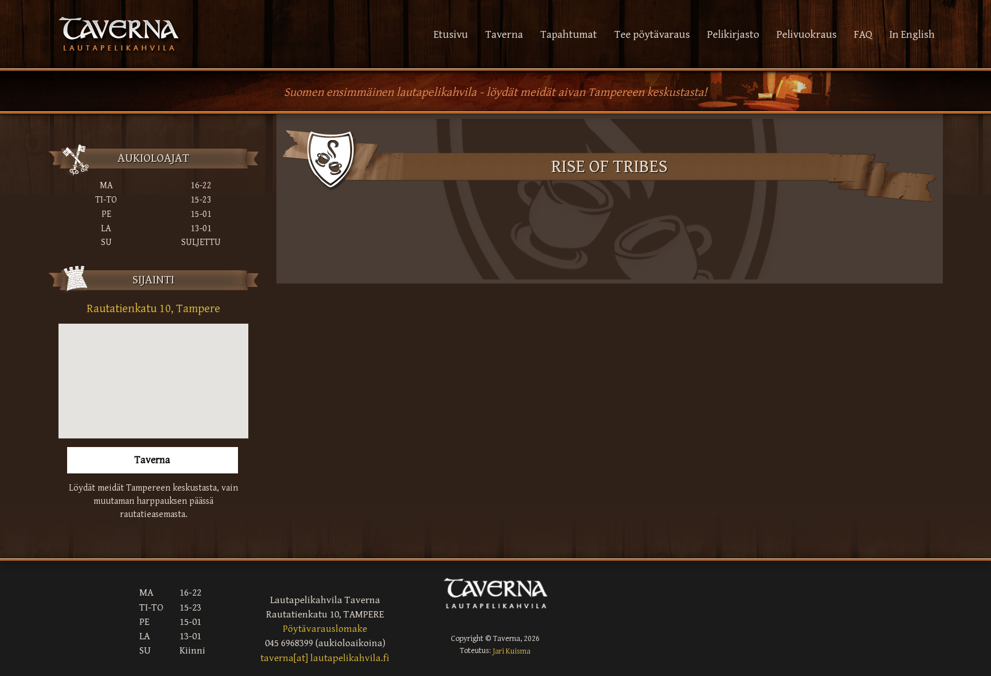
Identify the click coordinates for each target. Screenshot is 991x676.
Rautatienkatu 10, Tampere (153, 309)
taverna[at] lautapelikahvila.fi (324, 658)
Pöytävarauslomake (325, 629)
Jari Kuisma (511, 650)
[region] (153, 381)
